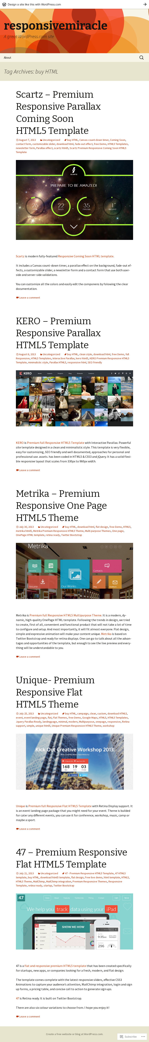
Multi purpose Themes (98, 531)
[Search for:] (142, 58)
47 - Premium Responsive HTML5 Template (89, 873)
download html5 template (55, 877)
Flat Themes (60, 717)
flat (50, 717)
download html (65, 144)
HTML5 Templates (118, 144)
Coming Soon (117, 140)
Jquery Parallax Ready (28, 721)
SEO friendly (95, 362)
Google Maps (90, 717)
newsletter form (25, 148)
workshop (108, 725)
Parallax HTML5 (57, 362)
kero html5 (82, 358)
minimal (62, 721)
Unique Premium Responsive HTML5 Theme (76, 725)
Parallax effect (44, 148)
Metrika (106, 634)
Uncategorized (51, 140)
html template (112, 877)
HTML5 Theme (24, 881)
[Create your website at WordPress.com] (74, 4)
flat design (102, 527)
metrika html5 (24, 531)
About (7, 57)
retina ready (53, 535)
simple (30, 725)
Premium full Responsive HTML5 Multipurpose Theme (65, 615)
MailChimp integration (58, 881)
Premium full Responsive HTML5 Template (55, 443)
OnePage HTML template (30, 535)
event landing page (35, 717)
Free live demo (93, 877)
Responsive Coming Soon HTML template (85, 256)
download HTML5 (117, 713)
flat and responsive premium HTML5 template (55, 966)
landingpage (50, 721)
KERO (20, 443)
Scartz (20, 256)
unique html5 (43, 725)
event (19, 717)
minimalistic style (38, 362)
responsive (114, 721)
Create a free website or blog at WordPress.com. (74, 1034)
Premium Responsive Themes (90, 881)
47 (17, 998)
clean (93, 713)
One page (118, 531)
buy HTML (72, 140)
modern (73, 721)
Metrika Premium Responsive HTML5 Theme (58, 531)
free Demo (100, 144)
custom (101, 713)
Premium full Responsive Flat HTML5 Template (60, 806)
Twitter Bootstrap (71, 535)
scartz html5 (61, 148)
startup (48, 885)
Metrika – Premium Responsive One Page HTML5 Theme (61, 506)
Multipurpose (86, 721)
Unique (20, 806)
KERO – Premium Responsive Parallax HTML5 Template (58, 333)
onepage (101, 721)
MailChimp (39, 881)
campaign (82, 713)
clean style (85, 354)
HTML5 (127, 527)
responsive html (77, 362)
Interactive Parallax (63, 358)
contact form (23, 144)
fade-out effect (84, 144)
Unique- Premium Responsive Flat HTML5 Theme (55, 692)
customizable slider (43, 144)
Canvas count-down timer (94, 140)
